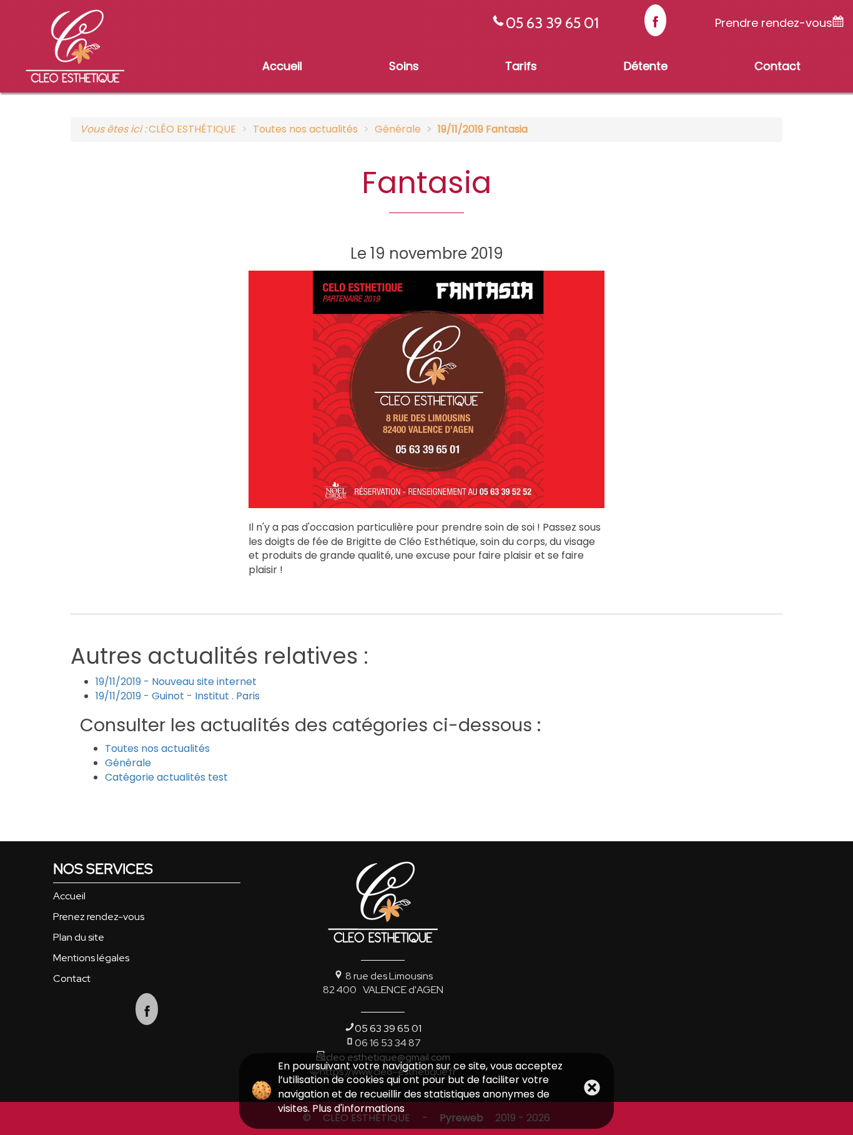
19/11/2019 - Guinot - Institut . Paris (178, 696)
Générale (128, 763)
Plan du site (78, 937)
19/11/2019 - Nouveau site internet (176, 681)
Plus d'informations (358, 1108)
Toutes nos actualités (157, 748)
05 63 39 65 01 (552, 23)
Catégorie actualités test (166, 777)
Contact (72, 978)
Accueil (69, 895)
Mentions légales (91, 957)
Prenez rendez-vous (98, 916)
